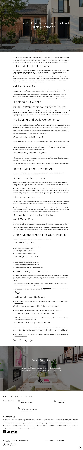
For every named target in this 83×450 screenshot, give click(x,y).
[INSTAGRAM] (8, 445)
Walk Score (59, 106)
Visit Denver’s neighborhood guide (45, 110)
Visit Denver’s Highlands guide (51, 72)
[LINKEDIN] (11, 445)
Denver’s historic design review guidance (30, 227)
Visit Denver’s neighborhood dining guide (50, 145)
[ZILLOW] (15, 445)
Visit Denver (35, 96)
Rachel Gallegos (47, 288)
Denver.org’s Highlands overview (24, 112)
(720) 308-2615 (61, 402)
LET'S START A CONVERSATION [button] (41, 377)
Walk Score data (40, 310)
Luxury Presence (23, 440)
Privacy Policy (60, 440)
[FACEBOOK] (4, 445)
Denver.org (56, 188)
